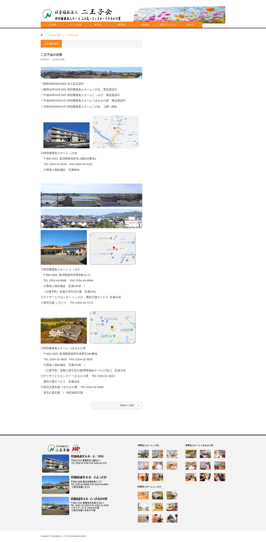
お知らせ (191, 24)
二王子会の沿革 (58, 59)
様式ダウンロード (168, 24)
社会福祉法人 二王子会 (61, 536)
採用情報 (121, 24)
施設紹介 (98, 24)
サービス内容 (75, 24)
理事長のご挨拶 (127, 405)
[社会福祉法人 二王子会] (82, 15)
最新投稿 (145, 24)
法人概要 (52, 24)
